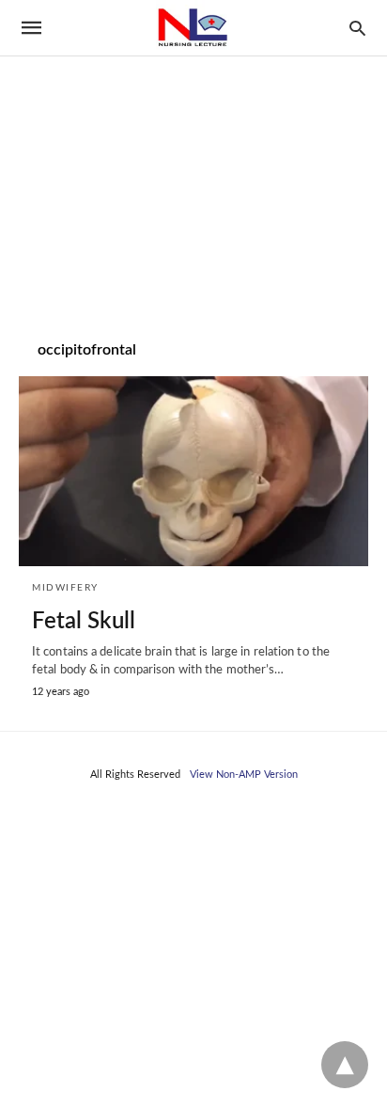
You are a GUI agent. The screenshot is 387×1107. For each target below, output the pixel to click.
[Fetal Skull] (193, 471)
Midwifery (65, 588)
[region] (193, 160)
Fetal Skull (83, 621)
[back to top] (344, 1064)
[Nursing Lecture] (192, 27)
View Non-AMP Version (244, 774)
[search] (357, 28)
